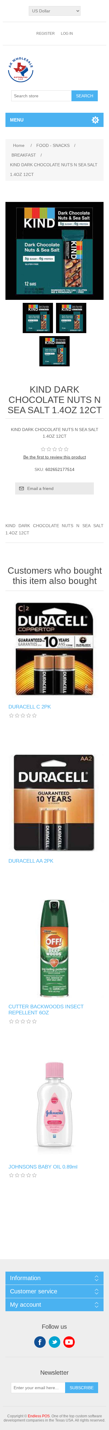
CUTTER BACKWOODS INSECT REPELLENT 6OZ (46, 1010)
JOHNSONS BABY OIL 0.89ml (43, 1167)
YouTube (69, 1342)
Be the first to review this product (54, 457)
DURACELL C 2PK (29, 707)
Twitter (54, 1342)
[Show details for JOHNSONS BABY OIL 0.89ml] (54, 1109)
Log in (67, 33)
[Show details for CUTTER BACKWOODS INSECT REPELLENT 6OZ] (54, 949)
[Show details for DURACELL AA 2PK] (54, 803)
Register (45, 33)
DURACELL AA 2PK (30, 861)
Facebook (40, 1342)
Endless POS (39, 1416)
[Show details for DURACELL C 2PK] (54, 649)
